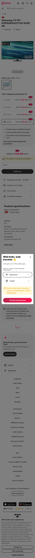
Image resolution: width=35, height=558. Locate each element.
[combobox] (17, 274)
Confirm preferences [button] (17, 300)
